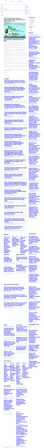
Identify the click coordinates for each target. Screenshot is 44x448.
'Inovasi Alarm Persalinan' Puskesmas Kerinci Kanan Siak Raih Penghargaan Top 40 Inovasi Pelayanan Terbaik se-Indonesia (34, 336)
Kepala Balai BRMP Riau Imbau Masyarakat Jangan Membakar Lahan (16, 242)
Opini (25, 10)
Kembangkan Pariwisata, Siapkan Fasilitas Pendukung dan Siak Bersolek (15, 161)
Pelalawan (5, 70)
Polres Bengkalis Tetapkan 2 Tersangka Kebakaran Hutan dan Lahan (14, 4)
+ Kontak (26, 14)
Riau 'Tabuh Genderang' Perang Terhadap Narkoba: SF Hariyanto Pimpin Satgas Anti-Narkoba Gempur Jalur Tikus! (34, 198)
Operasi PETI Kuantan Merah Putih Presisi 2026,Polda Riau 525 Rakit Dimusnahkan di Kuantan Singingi (24, 245)
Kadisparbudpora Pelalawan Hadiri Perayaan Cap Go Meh (15, 168)
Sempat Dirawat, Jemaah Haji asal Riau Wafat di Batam (34, 54)
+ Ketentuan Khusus (15, 446)
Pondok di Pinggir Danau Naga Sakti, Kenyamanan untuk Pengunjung (14, 98)
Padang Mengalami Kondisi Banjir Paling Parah (8, 259)
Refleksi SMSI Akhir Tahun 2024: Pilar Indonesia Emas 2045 (9, 354)
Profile (17, 10)
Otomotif (14, 10)
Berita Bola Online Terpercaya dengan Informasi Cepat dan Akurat (21, 329)
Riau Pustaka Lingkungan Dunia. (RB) (14, 40)
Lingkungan (22, 10)
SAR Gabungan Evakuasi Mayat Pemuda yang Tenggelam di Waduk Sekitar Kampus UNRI (34, 76)
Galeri (29, 343)
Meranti (22, 69)
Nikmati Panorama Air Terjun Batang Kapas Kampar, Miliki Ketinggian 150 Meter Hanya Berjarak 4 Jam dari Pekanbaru (14, 153)
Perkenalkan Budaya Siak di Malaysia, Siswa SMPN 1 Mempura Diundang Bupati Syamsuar (15, 136)
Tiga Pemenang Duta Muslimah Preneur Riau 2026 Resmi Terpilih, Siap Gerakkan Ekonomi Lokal (14, 288)
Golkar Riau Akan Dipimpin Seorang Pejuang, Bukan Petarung (9, 344)
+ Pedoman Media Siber (21, 446)
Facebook (31, 30)
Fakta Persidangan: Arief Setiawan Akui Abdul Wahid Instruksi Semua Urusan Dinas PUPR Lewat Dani (34, 88)
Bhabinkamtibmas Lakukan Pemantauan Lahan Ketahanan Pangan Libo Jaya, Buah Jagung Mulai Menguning (22, 430)
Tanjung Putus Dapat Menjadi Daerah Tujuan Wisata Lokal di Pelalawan (13, 121)
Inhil (16, 69)
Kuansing (26, 69)
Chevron (31, 24)
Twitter (31, 29)
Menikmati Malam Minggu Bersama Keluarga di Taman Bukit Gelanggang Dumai (15, 191)
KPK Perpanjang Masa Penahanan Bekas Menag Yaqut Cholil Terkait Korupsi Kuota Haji (34, 160)
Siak (10, 69)
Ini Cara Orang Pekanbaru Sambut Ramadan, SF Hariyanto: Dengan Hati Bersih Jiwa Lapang (15, 296)
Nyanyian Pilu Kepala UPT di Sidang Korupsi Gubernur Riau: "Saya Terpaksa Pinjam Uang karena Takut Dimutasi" (34, 211)
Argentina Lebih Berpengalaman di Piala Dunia (21, 348)
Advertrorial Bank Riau (32, 25)
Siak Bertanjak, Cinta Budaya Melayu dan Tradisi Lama (13, 227)
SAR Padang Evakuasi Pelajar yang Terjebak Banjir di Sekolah (9, 269)
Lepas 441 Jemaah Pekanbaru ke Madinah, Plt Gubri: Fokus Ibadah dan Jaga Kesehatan (34, 305)
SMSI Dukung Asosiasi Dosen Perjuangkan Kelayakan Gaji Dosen (21, 402)
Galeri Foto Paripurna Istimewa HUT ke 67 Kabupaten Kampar (34, 355)
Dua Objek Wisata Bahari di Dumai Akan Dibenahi (15, 206)
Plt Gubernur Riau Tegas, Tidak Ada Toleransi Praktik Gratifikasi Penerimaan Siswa (21, 393)
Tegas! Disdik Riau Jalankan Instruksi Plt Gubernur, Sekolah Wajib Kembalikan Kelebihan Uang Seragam (9, 405)
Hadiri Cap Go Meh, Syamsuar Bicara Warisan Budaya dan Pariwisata (13, 176)
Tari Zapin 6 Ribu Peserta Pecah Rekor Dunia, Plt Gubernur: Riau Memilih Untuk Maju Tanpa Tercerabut (15, 304)
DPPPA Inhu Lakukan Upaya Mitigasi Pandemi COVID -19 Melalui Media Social (34, 259)
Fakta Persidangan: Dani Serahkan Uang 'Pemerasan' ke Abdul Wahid (34, 99)
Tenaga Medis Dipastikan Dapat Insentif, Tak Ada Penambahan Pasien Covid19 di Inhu (34, 250)
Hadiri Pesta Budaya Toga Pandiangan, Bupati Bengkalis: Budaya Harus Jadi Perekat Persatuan (14, 143)
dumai (5, 73)
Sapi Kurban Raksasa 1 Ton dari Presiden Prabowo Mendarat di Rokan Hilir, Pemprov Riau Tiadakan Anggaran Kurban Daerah (34, 292)
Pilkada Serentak (32, 22)
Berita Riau (9, 70)
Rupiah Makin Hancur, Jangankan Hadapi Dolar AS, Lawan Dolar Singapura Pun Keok (21, 440)
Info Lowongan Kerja (32, 19)
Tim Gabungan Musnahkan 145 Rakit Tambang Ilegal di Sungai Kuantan (34, 108)
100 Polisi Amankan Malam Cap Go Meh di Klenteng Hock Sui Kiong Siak (15, 199)
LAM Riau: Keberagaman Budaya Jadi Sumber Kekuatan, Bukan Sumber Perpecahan (27, 371)
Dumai (2, 14)
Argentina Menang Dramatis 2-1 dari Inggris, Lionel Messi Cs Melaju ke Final (22, 267)
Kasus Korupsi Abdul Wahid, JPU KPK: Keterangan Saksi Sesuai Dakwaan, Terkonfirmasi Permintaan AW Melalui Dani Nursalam (34, 173)
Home (5, 10)
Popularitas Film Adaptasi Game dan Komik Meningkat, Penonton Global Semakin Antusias (9, 332)
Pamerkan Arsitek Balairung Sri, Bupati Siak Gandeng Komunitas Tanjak (14, 220)
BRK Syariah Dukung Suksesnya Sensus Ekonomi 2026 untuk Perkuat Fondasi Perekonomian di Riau (22, 418)
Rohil (20, 69)
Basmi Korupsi (31, 18)
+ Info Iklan (26, 12)
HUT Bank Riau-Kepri (32, 20)
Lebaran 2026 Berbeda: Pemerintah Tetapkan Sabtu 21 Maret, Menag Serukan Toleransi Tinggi (34, 317)
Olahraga (28, 10)
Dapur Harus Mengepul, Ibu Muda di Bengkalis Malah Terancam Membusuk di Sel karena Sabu (34, 134)
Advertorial (11, 10)
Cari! (35, 326)
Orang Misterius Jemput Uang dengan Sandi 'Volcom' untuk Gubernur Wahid (34, 185)
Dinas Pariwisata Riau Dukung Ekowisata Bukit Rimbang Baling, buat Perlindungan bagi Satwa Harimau (14, 89)
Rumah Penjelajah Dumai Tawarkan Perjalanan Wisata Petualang (15, 128)
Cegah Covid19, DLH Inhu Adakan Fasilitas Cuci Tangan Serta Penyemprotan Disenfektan (34, 278)
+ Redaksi (9, 446)
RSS (30, 28)
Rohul (2, 12)
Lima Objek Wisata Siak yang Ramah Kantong (13, 213)
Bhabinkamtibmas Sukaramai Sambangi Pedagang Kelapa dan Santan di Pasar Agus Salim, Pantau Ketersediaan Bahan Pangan (35, 42)
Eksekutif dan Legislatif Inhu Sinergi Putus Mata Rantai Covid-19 (33, 268)
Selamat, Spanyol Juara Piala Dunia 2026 (21, 258)
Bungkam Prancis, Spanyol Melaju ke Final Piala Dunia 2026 (22, 339)
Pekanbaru (2, 15)
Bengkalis (18, 69)
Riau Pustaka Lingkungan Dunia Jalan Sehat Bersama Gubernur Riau (34, 364)
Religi (19, 10)
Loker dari (30, 327)
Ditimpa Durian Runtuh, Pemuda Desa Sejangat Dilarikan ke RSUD (14, 81)
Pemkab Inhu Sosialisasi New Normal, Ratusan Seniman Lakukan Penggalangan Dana (34, 240)
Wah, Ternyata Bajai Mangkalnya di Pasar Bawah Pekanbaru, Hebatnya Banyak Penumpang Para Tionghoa (15, 183)
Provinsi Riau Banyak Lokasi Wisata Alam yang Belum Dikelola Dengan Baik (15, 113)
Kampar (9, 69)
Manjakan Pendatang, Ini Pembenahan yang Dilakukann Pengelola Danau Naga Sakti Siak (14, 106)
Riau (7, 69)
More (30, 10)
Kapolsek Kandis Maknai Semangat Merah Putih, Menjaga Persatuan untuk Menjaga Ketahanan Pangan (7, 245)
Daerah (8, 10)
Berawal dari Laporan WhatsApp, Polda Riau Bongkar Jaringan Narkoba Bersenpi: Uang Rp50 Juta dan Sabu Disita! (34, 147)
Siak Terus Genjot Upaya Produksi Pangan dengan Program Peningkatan (34, 347)
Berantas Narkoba (32, 21)
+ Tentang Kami (5, 446)
